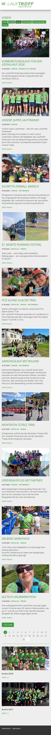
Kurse (4, 22)
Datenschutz (6, 728)
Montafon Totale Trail (18, 425)
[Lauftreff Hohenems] (21, 4)
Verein (18, 22)
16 (21, 636)
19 (33, 636)
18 (29, 636)
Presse (5, 25)
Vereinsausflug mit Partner (22, 480)
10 (42, 632)
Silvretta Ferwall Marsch (20, 186)
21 (42, 636)
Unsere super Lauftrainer (20, 120)
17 (25, 636)
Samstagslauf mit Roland (20, 361)
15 (17, 636)
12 (5, 636)
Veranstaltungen (39, 22)
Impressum (16, 728)
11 (46, 632)
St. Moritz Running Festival (22, 245)
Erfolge (11, 22)
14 (13, 636)
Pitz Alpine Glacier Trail (19, 300)
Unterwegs (27, 22)
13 (9, 636)
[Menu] (3, 4)
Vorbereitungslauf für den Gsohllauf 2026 (22, 62)
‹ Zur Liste (7, 624)
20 (38, 636)
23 (23, 639)
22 (46, 636)
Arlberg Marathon (15, 539)
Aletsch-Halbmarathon (19, 597)
